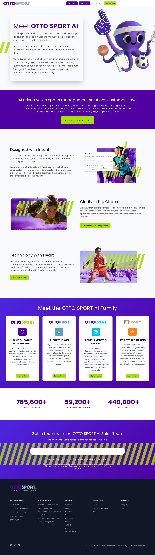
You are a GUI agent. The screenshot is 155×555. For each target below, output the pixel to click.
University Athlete (16, 516)
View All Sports (70, 532)
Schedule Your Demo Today (78, 120)
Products (71, 3)
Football (68, 522)
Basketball (69, 518)
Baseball (68, 515)
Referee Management (46, 522)
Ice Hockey (69, 528)
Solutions (84, 3)
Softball (68, 525)
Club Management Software (48, 505)
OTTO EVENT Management (20, 509)
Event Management (45, 508)
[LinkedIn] (19, 545)
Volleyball (68, 505)
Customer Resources (100, 508)
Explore (95, 3)
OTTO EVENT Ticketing (18, 512)
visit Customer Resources (82, 459)
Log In (95, 505)
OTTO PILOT (14, 520)
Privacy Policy (83, 466)
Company (124, 505)
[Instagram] (15, 545)
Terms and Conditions (98, 466)
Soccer (68, 508)
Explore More (22, 376)
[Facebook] (11, 545)
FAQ (94, 511)
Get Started (110, 3)
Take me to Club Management (95, 226)
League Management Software (49, 511)
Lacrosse (68, 511)
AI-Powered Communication (48, 518)
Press (123, 508)
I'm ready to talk (19, 277)
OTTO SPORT (15, 505)
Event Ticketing (43, 515)
